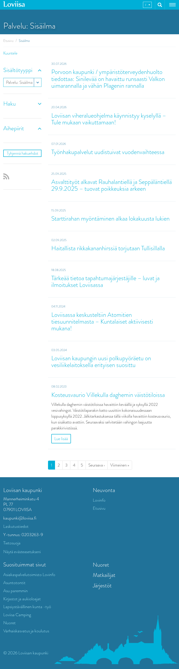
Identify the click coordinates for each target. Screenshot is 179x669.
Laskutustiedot (16, 526)
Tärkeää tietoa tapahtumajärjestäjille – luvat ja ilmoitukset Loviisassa (105, 281)
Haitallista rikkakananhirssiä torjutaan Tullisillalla (108, 248)
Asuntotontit (14, 583)
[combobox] (147, 5)
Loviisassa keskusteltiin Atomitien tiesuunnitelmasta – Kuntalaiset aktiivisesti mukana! (102, 321)
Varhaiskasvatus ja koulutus (26, 631)
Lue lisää (61, 439)
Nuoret (9, 623)
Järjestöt (102, 585)
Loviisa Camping (17, 615)
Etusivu (8, 40)
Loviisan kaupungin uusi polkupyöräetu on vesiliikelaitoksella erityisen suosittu (101, 361)
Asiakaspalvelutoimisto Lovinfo (29, 574)
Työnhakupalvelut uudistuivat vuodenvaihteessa (107, 152)
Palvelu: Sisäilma (19, 82)
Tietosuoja (12, 543)
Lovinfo (99, 500)
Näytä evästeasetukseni (22, 552)
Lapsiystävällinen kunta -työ (27, 607)
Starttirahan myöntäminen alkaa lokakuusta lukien (110, 218)
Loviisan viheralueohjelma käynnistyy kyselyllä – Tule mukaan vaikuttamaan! (108, 119)
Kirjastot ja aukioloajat (22, 599)
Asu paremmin (15, 591)
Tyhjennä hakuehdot (22, 153)
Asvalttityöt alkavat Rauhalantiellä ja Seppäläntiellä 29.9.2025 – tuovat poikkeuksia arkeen (111, 185)
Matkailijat (104, 575)
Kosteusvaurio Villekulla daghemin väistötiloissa (108, 394)
